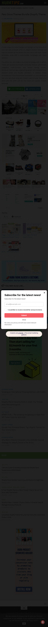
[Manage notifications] (43, 622)
